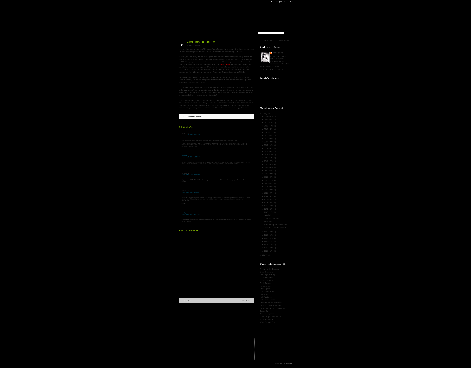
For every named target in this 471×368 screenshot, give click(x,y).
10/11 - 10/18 (269, 199)
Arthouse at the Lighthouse (269, 269)
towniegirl (184, 155)
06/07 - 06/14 (269, 145)
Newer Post (187, 301)
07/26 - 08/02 (269, 164)
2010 (264, 255)
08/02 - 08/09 (269, 167)
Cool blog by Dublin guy (268, 275)
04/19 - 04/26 (269, 126)
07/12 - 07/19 (269, 161)
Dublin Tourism (265, 283)
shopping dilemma (195, 116)
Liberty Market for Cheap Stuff (270, 303)
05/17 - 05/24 (269, 139)
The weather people (267, 314)
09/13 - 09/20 (269, 187)
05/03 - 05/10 (269, 132)
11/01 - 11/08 (269, 209)
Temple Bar (264, 311)
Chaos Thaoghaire (266, 272)
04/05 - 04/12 (269, 119)
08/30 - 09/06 (269, 180)
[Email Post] (179, 112)
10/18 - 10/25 (269, 203)
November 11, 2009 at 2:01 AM (191, 135)
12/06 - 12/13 (269, 241)
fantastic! (267, 215)
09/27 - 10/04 (269, 193)
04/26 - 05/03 (269, 129)
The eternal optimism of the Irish (275, 225)
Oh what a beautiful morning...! (275, 228)
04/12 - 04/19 (269, 123)
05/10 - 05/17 (269, 135)
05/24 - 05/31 (269, 142)
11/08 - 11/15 (269, 212)
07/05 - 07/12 (269, 158)
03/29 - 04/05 (269, 116)
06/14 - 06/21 (269, 148)
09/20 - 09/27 (269, 190)
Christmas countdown (202, 42)
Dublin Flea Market (266, 277)
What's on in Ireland (267, 319)
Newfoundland (225, 64)
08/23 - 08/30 (269, 177)
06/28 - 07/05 (269, 155)
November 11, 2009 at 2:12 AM (191, 174)
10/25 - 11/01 (269, 206)
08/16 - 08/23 (269, 174)
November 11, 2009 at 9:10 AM (191, 192)
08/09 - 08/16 (269, 171)
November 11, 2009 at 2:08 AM (191, 157)
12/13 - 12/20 (269, 245)
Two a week (268, 221)
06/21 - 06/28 (269, 151)
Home (272, 2)
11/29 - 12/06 (269, 238)
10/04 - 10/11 (269, 196)
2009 (264, 114)
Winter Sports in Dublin (268, 322)
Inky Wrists (264, 294)
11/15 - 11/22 (269, 232)
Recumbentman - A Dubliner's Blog (272, 308)
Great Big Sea (265, 289)
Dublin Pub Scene (266, 280)
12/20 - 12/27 (269, 248)
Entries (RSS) (279, 2)
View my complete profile (272, 70)
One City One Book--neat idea (270, 305)
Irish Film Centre (266, 297)
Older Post (245, 301)
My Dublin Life (210, 8)
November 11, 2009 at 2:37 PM (191, 214)
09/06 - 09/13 (269, 183)
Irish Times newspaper (268, 300)
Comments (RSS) (288, 2)
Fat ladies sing (265, 286)
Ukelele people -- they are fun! (270, 317)
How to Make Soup (267, 291)
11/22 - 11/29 (269, 235)
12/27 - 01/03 (269, 251)
